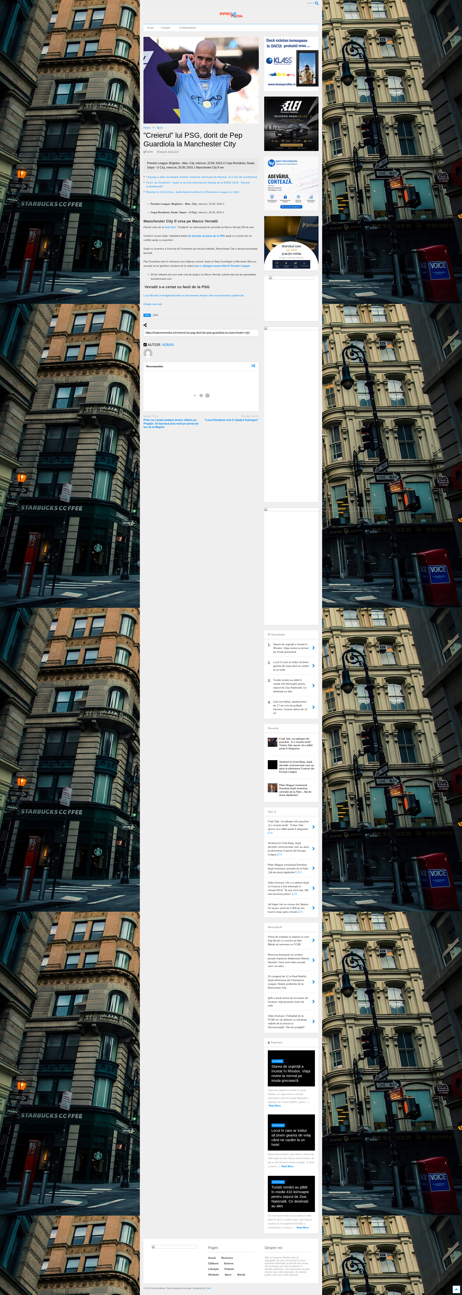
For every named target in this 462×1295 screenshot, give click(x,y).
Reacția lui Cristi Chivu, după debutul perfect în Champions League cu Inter (192, 191)
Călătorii (278, 1125)
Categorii (165, 27)
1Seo (208, 1288)
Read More (275, 1105)
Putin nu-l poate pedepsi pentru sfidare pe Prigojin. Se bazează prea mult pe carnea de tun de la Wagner (171, 423)
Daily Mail (170, 227)
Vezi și (272, 811)
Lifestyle (213, 1269)
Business (227, 1257)
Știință (241, 1274)
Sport (228, 1274)
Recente (273, 728)
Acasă (150, 27)
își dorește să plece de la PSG (206, 235)
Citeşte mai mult (152, 304)
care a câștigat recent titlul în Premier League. (222, 265)
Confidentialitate (187, 27)
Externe (277, 1061)
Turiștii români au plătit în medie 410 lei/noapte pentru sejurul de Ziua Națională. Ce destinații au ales (290, 1196)
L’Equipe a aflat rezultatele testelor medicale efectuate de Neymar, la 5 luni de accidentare (201, 177)
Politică (229, 1269)
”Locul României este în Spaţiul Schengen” (231, 419)
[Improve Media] (231, 17)
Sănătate (213, 1274)
